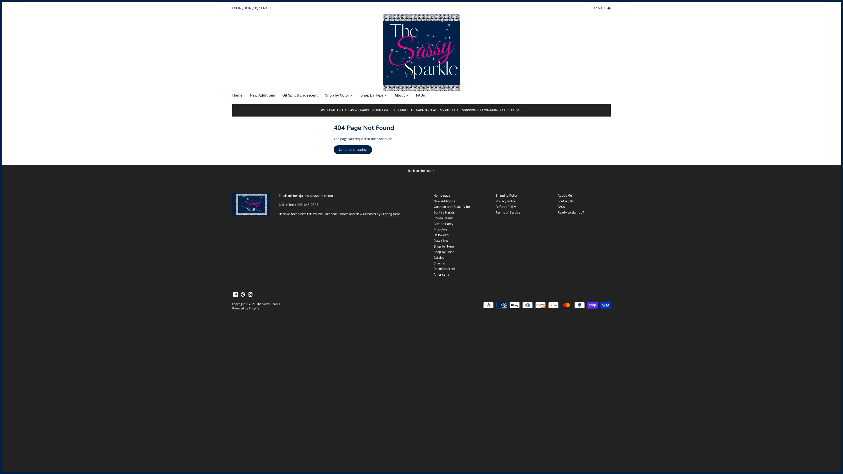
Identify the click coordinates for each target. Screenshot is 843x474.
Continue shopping (353, 149)
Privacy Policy (506, 201)
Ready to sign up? (571, 212)
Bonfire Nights (444, 212)
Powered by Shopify (245, 308)
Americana (441, 274)
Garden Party (443, 223)
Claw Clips (441, 240)
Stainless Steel (444, 268)
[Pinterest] (243, 294)
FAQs (561, 206)
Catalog (439, 257)
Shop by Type (444, 246)
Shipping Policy (507, 195)
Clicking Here (390, 214)
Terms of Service (508, 212)
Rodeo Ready (443, 218)
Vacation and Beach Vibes (452, 206)
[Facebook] (235, 294)
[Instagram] (250, 294)
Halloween (441, 235)
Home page (442, 195)
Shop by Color (444, 252)
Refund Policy (506, 206)
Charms (439, 263)
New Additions (444, 201)
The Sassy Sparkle (268, 304)
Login (236, 8)
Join (248, 8)
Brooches (440, 229)
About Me (565, 195)
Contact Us (566, 201)
